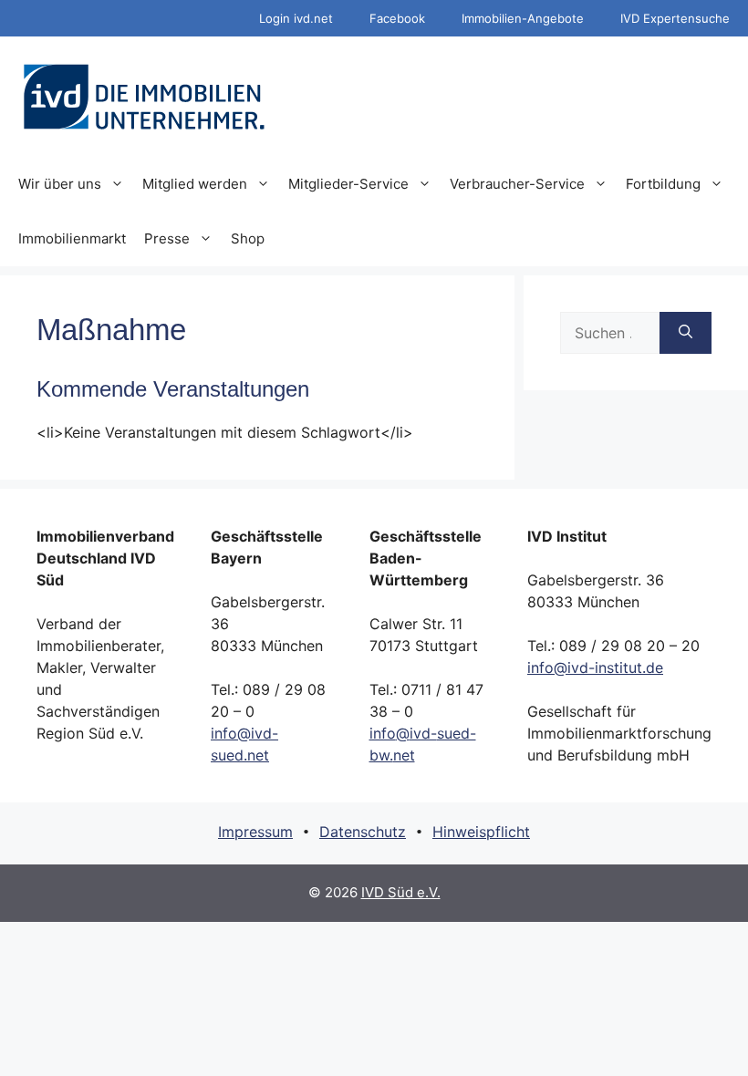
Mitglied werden (194, 183)
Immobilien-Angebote (523, 18)
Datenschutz (362, 832)
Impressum (255, 832)
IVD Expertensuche (675, 18)
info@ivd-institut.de (595, 667)
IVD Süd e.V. (401, 892)
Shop (248, 238)
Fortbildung (663, 183)
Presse (167, 238)
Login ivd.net (296, 18)
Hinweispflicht (481, 832)
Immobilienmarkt (72, 238)
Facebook (397, 18)
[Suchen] (686, 333)
